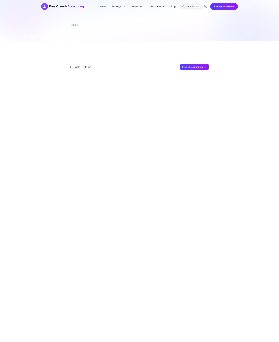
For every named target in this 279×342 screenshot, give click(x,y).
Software (137, 6)
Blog (173, 6)
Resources (156, 6)
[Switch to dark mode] (205, 6)
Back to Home (82, 67)
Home (103, 6)
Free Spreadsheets (224, 6)
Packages (117, 6)
